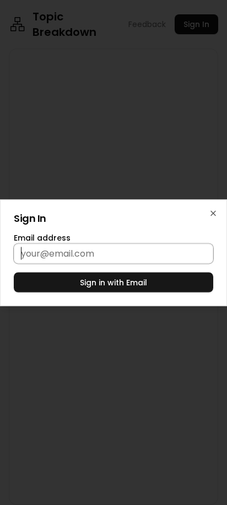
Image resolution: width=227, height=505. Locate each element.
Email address (42, 237)
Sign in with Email (113, 282)
